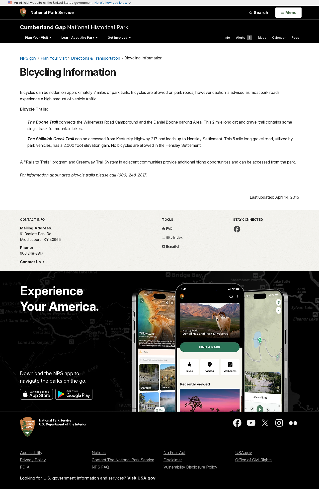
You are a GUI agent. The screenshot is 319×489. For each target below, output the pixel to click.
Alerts (243, 37)
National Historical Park (74, 27)
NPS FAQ (100, 467)
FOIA (25, 467)
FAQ (168, 228)
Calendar (279, 37)
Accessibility (31, 452)
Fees (295, 37)
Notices (99, 452)
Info (227, 37)
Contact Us (31, 261)
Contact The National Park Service (123, 459)
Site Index (174, 237)
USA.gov (243, 452)
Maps (262, 37)
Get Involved (117, 37)
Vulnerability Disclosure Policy (190, 467)
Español (172, 246)
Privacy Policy (33, 459)
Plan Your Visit (36, 37)
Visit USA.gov (141, 478)
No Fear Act (174, 452)
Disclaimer (172, 459)
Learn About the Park (77, 37)
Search (260, 12)
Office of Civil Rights (253, 459)
